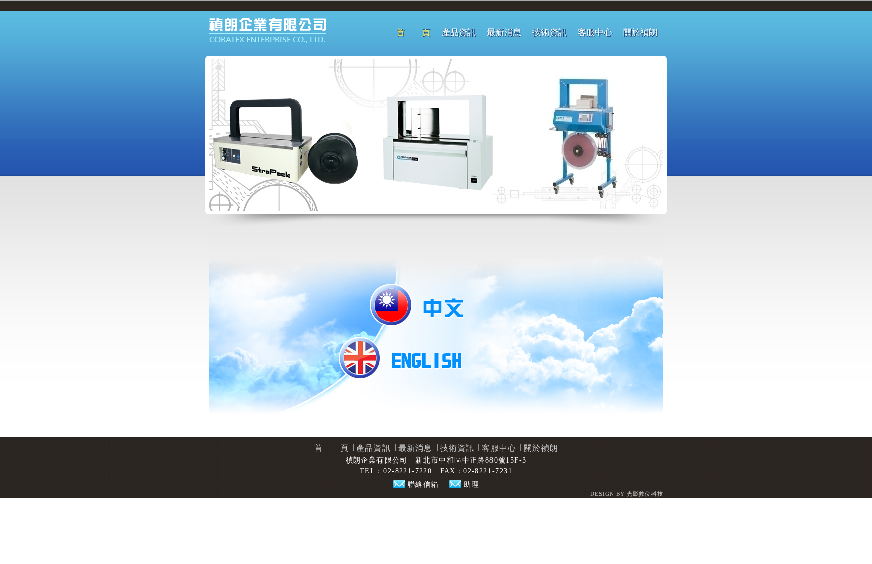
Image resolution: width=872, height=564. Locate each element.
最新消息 (504, 32)
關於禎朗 (640, 32)
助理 (471, 484)
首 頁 (413, 32)
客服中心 (595, 32)
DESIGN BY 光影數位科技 (626, 494)
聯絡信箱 (423, 484)
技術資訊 (549, 32)
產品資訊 (459, 32)
